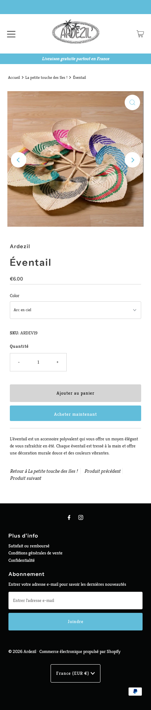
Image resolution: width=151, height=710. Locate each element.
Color (14, 296)
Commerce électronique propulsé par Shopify (79, 651)
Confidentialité (21, 560)
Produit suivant (25, 478)
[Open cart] (140, 33)
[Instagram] (80, 517)
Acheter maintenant (75, 414)
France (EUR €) (73, 673)
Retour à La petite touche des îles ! (44, 471)
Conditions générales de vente (35, 553)
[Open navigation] (11, 34)
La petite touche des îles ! (46, 77)
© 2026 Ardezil (22, 651)
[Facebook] (69, 517)
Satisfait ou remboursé (29, 546)
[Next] (132, 160)
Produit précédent (102, 471)
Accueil (14, 77)
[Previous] (18, 160)
